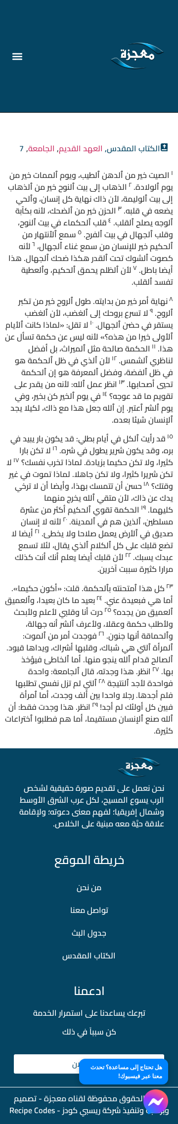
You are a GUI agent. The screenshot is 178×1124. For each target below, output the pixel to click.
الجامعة (41, 148)
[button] (17, 56)
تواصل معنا (89, 910)
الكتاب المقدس (89, 955)
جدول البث (89, 932)
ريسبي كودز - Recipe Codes (54, 1110)
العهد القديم (81, 148)
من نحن (89, 887)
